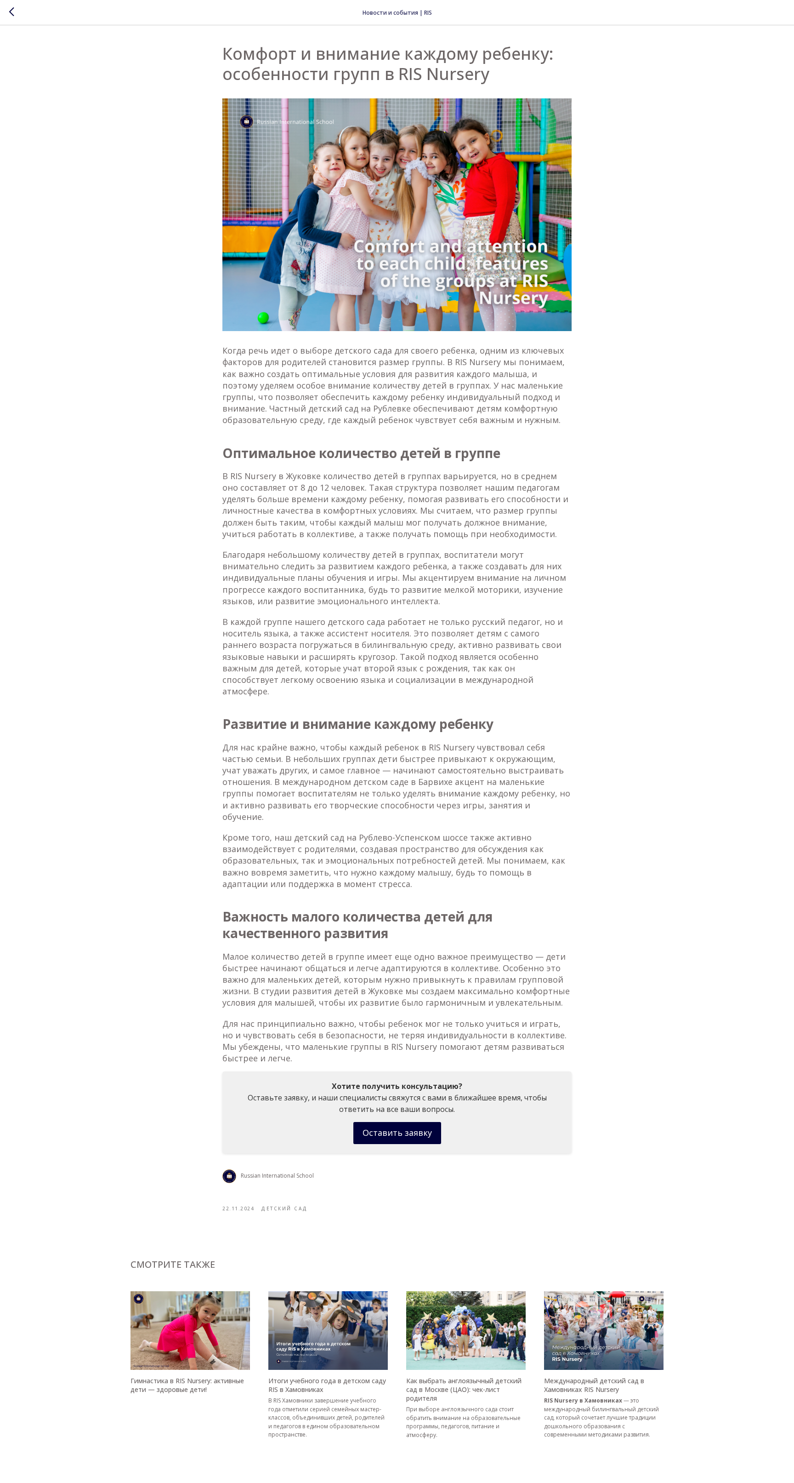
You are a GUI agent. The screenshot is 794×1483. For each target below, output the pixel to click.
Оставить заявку (397, 1132)
